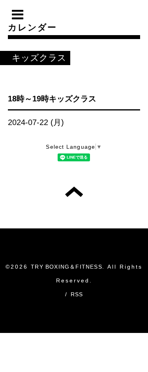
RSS (77, 294)
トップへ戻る (74, 192)
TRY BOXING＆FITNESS (66, 267)
